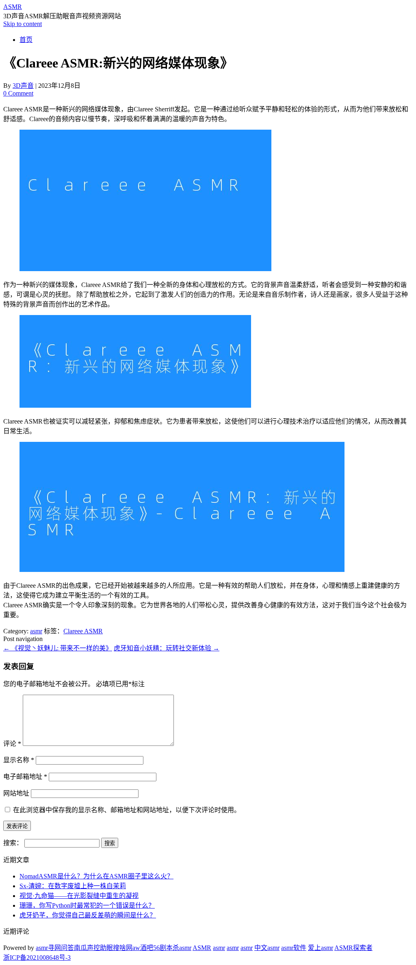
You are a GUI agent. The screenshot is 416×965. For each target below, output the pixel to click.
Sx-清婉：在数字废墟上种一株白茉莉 (73, 885)
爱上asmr (320, 947)
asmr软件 (293, 947)
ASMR (12, 6)
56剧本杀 (166, 947)
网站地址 (16, 793)
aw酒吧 (142, 947)
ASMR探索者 (353, 947)
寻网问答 (61, 947)
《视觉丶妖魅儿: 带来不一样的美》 (57, 648)
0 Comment (18, 93)
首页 (26, 39)
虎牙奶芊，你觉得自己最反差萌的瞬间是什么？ (88, 915)
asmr (36, 631)
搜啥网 (122, 947)
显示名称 (18, 759)
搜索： (13, 842)
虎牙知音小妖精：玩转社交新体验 (166, 648)
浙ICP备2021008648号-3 (37, 957)
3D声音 (23, 85)
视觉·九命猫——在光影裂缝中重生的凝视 (79, 895)
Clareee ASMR (83, 631)
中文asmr (267, 947)
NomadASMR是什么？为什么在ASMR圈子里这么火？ (96, 876)
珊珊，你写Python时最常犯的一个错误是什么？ (87, 905)
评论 (12, 743)
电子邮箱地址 (25, 776)
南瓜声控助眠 (93, 947)
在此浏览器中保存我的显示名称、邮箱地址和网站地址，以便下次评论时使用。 (126, 809)
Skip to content (22, 23)
